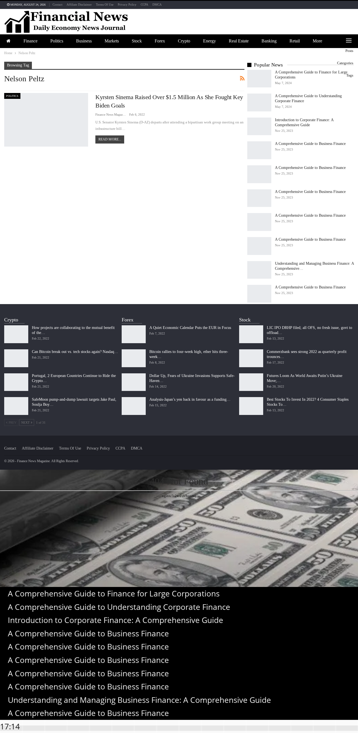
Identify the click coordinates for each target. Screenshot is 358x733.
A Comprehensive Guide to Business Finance (310, 144)
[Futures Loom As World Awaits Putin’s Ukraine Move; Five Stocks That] (251, 382)
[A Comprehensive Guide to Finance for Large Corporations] (259, 79)
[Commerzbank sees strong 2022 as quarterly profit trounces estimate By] (251, 358)
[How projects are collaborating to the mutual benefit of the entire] (16, 334)
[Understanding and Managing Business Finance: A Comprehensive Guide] (259, 270)
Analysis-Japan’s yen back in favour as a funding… (189, 399)
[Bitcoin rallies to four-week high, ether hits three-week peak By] (134, 358)
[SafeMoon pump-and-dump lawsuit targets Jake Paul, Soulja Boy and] (16, 406)
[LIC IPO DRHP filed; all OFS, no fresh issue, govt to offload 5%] (251, 334)
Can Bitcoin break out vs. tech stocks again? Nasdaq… (75, 352)
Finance (30, 41)
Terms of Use (105, 4)
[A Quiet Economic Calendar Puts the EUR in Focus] (134, 334)
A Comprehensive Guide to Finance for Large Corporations (114, 593)
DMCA (157, 4)
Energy (209, 41)
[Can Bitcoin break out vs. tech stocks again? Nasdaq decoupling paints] (16, 358)
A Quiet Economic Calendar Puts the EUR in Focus (190, 328)
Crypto (184, 41)
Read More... (109, 139)
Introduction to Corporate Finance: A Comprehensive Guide (115, 620)
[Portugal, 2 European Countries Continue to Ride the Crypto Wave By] (16, 382)
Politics (56, 41)
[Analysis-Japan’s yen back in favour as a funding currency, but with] (134, 406)
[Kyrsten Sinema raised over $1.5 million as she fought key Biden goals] (46, 120)
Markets (112, 41)
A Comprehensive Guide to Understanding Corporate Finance (119, 606)
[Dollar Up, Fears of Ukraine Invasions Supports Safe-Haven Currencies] (134, 382)
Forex (160, 41)
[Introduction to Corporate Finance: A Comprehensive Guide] (259, 126)
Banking (269, 41)
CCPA (144, 4)
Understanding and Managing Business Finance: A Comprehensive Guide (139, 699)
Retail (294, 41)
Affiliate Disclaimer (79, 4)
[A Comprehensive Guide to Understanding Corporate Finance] (259, 102)
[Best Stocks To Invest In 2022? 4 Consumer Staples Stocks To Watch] (251, 406)
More (317, 41)
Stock (137, 41)
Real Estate (239, 41)
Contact (57, 4)
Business (84, 41)
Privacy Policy (127, 4)
